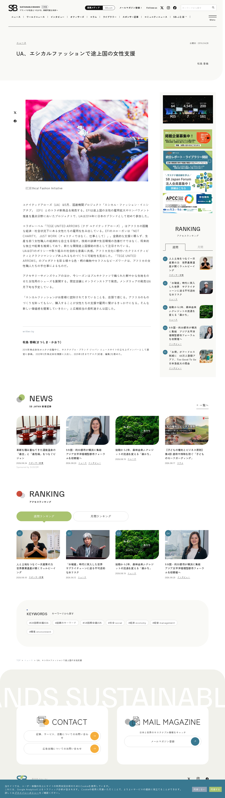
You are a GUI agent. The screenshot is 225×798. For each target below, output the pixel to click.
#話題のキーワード (65, 622)
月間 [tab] (200, 247)
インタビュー (57, 16)
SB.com (109, 7)
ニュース (15, 16)
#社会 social (115, 622)
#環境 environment (40, 631)
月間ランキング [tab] (101, 516)
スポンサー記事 (131, 16)
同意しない (199, 789)
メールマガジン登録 (129, 7)
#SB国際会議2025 (92, 622)
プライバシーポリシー (26, 792)
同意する (215, 789)
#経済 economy (137, 622)
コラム (93, 16)
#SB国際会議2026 (39, 622)
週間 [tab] (175, 247)
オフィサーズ (77, 16)
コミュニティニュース (155, 16)
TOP (18, 660)
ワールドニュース (36, 16)
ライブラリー (110, 16)
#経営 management (164, 622)
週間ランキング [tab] (44, 516)
